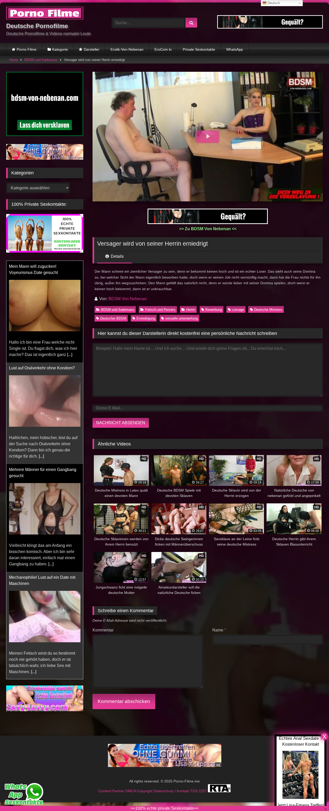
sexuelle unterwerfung (181, 318)
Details (117, 256)
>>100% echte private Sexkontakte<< (164, 808)
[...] (69, 354)
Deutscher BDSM (113, 318)
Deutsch (273, 3)
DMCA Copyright (139, 791)
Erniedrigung (145, 318)
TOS (194, 791)
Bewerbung (213, 309)
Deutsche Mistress (268, 309)
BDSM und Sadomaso (41, 60)
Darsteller (91, 49)
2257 (203, 791)
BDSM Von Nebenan (127, 299)
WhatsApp (234, 49)
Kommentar (103, 630)
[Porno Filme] (44, 14)
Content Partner (111, 791)
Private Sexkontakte (199, 49)
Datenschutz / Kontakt (171, 791)
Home (13, 60)
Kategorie (60, 49)
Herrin (190, 309)
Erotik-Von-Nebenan (127, 49)
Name (219, 630)
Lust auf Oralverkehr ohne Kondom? (42, 368)
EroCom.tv (163, 49)
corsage (238, 309)
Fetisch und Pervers (160, 309)
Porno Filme (26, 49)
